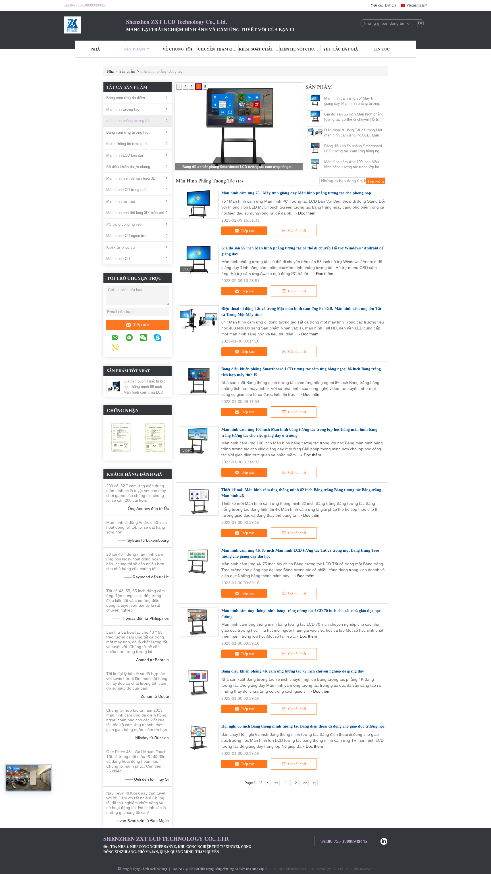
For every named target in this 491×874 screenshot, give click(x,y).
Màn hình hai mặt (120, 201)
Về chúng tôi (177, 49)
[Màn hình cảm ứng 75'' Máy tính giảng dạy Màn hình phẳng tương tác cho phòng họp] (315, 100)
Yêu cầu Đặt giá (383, 5)
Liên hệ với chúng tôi (300, 49)
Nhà (95, 49)
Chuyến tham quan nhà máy (218, 49)
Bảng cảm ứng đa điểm (125, 98)
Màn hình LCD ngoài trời (126, 236)
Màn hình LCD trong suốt (126, 190)
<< (276, 783)
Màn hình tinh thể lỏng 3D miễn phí (135, 213)
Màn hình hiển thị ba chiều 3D (130, 178)
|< (267, 783)
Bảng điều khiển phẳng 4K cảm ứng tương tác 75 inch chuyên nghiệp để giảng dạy (292, 671)
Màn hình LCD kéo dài (124, 155)
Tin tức (382, 49)
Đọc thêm (306, 213)
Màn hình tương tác (122, 109)
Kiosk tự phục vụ (120, 247)
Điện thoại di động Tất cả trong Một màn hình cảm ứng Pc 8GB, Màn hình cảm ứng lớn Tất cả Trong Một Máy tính (353, 133)
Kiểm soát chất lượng (259, 49)
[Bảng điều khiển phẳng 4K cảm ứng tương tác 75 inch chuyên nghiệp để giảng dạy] (199, 682)
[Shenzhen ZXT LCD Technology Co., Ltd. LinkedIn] (384, 840)
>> (305, 783)
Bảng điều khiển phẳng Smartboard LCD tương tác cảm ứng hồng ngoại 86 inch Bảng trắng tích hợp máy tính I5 (354, 149)
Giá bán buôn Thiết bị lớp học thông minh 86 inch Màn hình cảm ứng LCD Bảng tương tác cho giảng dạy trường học (145, 392)
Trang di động (130, 868)
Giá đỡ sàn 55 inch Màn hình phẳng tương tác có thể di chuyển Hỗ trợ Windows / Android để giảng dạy (353, 117)
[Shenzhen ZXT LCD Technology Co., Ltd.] (95, 24)
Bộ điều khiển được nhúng (128, 167)
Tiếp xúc (141, 324)
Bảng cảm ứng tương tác (127, 132)
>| (314, 783)
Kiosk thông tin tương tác (127, 144)
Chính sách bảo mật (154, 868)
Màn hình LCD (118, 259)
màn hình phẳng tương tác (128, 121)
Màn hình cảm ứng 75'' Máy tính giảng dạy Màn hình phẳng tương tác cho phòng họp (351, 101)
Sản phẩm (134, 49)
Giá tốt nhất (297, 230)
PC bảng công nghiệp (124, 224)
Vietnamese (415, 5)
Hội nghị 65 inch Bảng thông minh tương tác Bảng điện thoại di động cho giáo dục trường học (302, 726)
